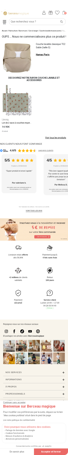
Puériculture (13, 31)
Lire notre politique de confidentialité (19, 420)
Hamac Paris (42, 54)
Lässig (5, 119)
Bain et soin (23, 31)
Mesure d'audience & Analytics (19, 436)
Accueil (4, 31)
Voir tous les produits (55, 137)
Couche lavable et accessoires (50, 31)
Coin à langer (33, 31)
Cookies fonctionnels (15, 433)
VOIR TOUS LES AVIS (34, 211)
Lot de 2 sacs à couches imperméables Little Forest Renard (29, 123)
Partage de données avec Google (20, 430)
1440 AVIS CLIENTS (45, 150)
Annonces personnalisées (17, 439)
